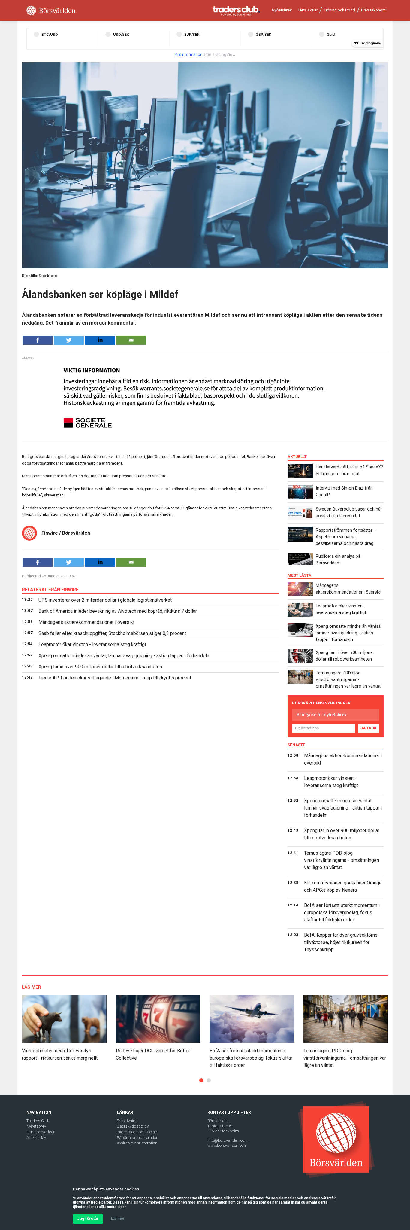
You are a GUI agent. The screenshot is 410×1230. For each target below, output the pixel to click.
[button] (201, 1080)
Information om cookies (138, 1132)
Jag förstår (88, 1218)
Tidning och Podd (339, 10)
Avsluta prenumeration (137, 1143)
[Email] (131, 340)
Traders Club (38, 1121)
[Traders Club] (237, 11)
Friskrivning (127, 1121)
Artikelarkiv (36, 1137)
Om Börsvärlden (41, 1132)
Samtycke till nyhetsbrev (321, 714)
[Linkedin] (100, 340)
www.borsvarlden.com (227, 1145)
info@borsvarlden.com (227, 1140)
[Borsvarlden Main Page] (51, 11)
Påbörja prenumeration (137, 1137)
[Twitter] (69, 340)
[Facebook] (38, 340)
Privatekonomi (374, 10)
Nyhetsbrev (282, 10)
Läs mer (117, 1218)
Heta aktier (308, 10)
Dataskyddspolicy (133, 1126)
